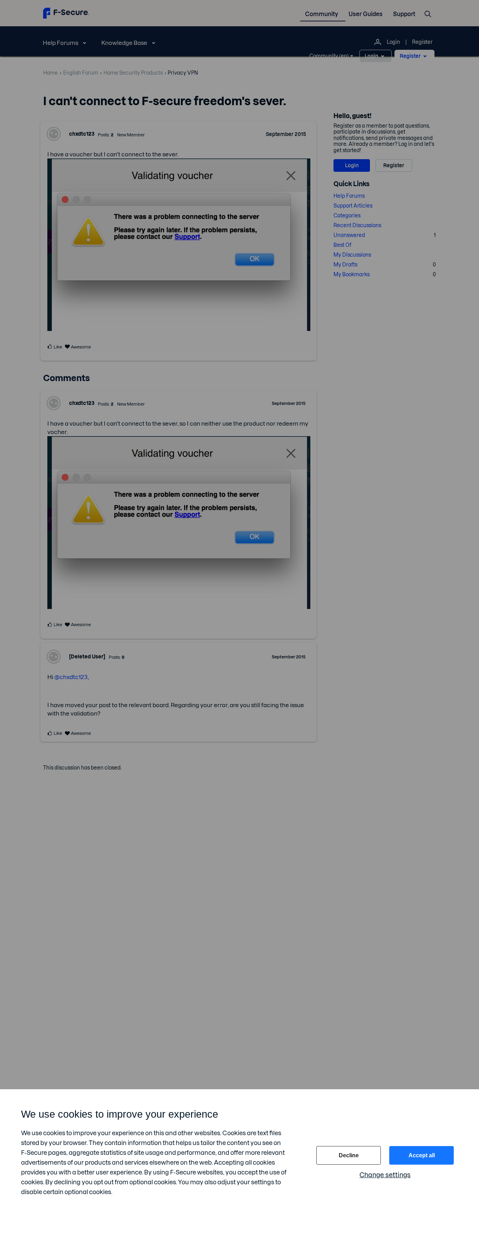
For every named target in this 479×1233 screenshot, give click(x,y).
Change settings (385, 1175)
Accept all (422, 1155)
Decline (349, 1155)
